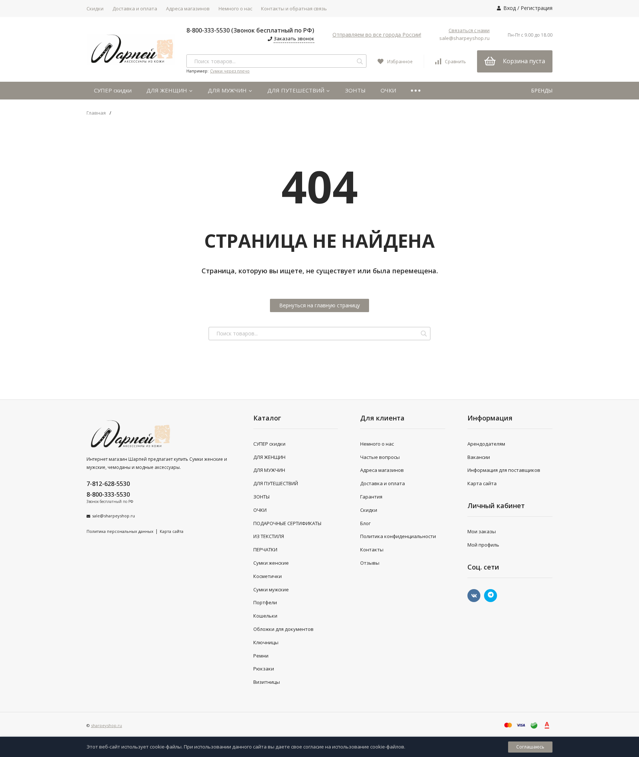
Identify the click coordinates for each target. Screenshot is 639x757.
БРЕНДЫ (541, 90)
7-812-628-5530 (108, 484)
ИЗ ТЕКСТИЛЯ (268, 536)
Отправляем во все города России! (376, 34)
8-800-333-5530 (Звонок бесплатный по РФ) (250, 30)
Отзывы (369, 563)
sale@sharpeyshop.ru (464, 38)
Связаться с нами (469, 30)
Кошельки (265, 615)
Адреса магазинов (188, 8)
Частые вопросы (380, 457)
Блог (365, 523)
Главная (96, 113)
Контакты (371, 549)
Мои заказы (481, 531)
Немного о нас (235, 8)
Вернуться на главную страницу (319, 305)
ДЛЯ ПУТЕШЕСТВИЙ (296, 90)
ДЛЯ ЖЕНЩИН (167, 90)
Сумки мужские (271, 589)
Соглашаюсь (530, 747)
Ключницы (265, 642)
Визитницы (266, 682)
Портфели (265, 602)
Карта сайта (171, 531)
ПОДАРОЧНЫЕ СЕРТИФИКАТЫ (287, 523)
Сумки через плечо (230, 71)
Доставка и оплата (134, 8)
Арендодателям (486, 443)
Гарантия (371, 496)
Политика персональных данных (120, 531)
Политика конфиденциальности (398, 536)
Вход (509, 7)
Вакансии (478, 457)
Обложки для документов (283, 629)
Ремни (260, 655)
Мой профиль (483, 544)
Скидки (95, 8)
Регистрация (536, 7)
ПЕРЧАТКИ (265, 549)
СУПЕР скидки (113, 90)
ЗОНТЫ (355, 90)
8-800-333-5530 (108, 494)
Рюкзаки (263, 668)
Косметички (267, 576)
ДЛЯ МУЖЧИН (228, 90)
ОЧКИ (388, 90)
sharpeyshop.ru (106, 725)
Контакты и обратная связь (294, 8)
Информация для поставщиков (503, 470)
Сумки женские (271, 563)
